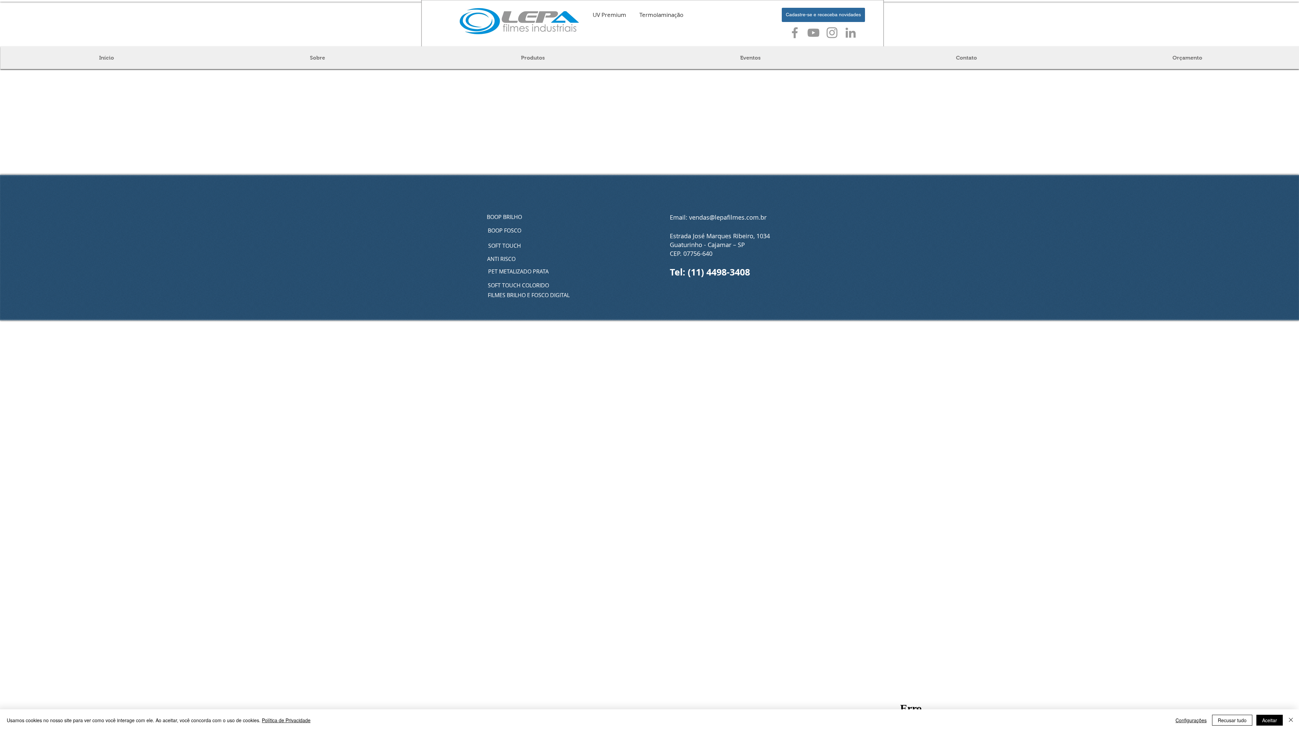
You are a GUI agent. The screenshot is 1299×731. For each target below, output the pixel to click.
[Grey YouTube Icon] (813, 32)
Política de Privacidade (286, 720)
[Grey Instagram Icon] (832, 32)
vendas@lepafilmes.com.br (728, 217)
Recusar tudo (1232, 720)
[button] (823, 15)
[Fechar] (1291, 720)
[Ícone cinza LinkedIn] (850, 32)
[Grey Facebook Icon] (795, 32)
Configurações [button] (1191, 720)
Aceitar (1269, 720)
